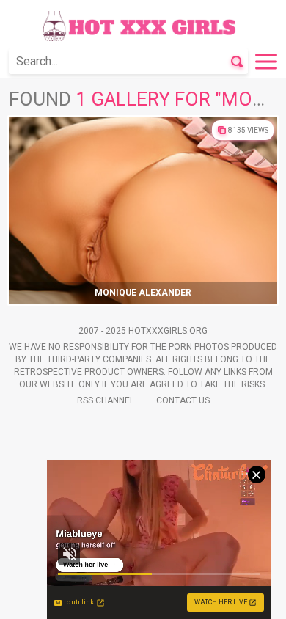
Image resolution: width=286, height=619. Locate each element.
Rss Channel (105, 400)
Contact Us (183, 400)
